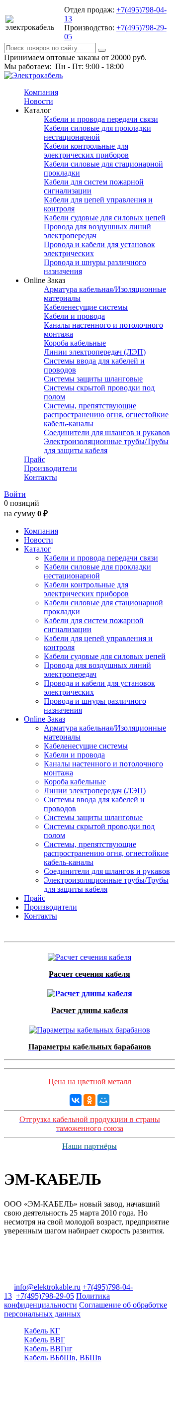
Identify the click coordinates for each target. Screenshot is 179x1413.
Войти (15, 494)
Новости (38, 101)
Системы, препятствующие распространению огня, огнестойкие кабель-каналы (106, 414)
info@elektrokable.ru (47, 1287)
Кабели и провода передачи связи (101, 119)
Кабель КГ (42, 1330)
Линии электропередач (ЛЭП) (95, 352)
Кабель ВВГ (44, 1339)
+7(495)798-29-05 (45, 1296)
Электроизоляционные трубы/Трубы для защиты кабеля (106, 446)
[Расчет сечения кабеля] (89, 954)
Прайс (34, 459)
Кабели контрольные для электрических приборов (86, 150)
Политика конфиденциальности (57, 1300)
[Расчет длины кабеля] (89, 991)
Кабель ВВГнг (48, 1348)
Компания (41, 92)
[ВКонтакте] (76, 1100)
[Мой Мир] (103, 1100)
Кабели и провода (74, 316)
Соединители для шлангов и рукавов (107, 432)
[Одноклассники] (89, 1100)
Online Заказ (44, 719)
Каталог (37, 549)
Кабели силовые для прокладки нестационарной (97, 132)
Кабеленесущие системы (86, 307)
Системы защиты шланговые (93, 379)
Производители (50, 468)
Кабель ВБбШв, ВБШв (62, 1357)
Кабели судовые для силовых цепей (105, 217)
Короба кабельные (75, 343)
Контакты (40, 477)
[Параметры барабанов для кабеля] (89, 1027)
